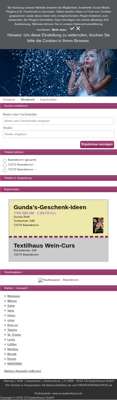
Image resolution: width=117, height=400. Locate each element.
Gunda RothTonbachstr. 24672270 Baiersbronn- (50, 217)
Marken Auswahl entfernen (22, 370)
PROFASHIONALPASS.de (95, 385)
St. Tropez (14, 334)
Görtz (11, 305)
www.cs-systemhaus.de (67, 393)
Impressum (33, 380)
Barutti (11, 353)
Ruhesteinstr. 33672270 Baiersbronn (44, 249)
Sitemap (8, 380)
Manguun (13, 296)
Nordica (12, 349)
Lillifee (12, 344)
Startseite (9, 99)
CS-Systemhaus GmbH (99, 380)
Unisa (11, 315)
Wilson (12, 300)
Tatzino (12, 329)
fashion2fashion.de (58, 385)
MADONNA (14, 363)
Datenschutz (52, 380)
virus (10, 320)
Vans (10, 310)
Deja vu (12, 324)
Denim (11, 358)
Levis (11, 339)
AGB (20, 380)
